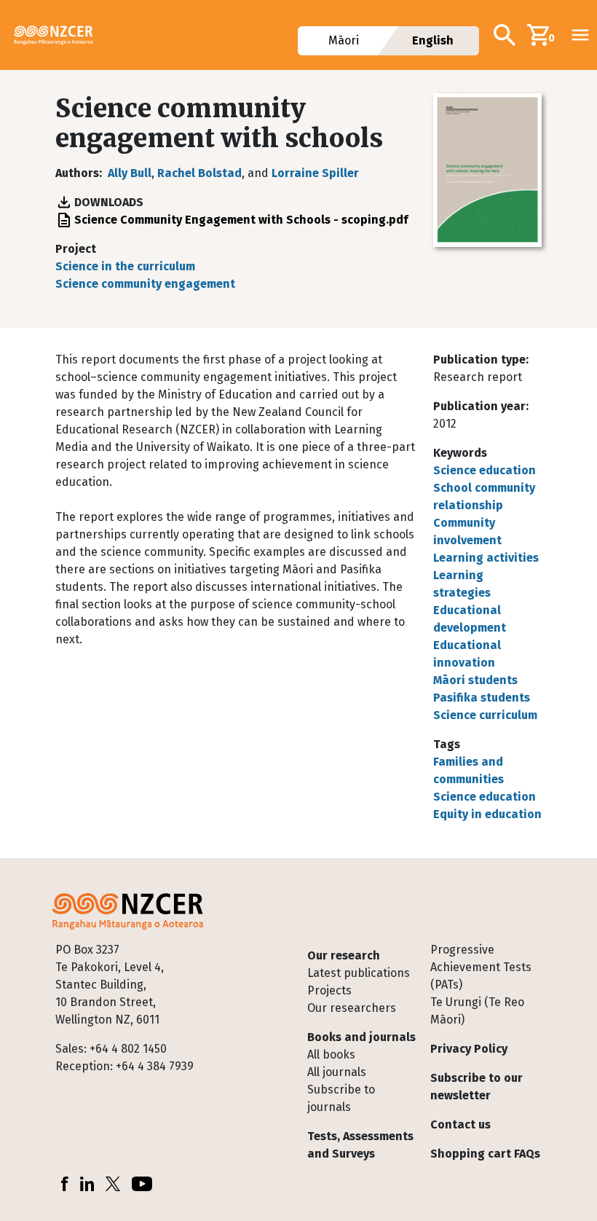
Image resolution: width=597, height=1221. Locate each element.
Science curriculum (485, 715)
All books (331, 1054)
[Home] (59, 35)
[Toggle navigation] (580, 35)
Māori (343, 40)
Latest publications (358, 973)
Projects (329, 990)
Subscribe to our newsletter (476, 1086)
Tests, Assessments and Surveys (360, 1145)
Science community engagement (145, 284)
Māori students (475, 680)
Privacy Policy (468, 1049)
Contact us (460, 1124)
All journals (336, 1072)
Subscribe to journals (341, 1098)
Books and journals (361, 1037)
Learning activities (486, 558)
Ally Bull (129, 173)
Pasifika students (481, 697)
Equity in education (487, 814)
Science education (484, 470)
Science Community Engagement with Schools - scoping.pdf (241, 220)
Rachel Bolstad (199, 173)
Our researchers (351, 1008)
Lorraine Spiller (315, 173)
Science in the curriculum (125, 266)
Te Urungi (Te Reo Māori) (477, 1010)
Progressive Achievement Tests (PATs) (480, 967)
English (433, 40)
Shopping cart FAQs (485, 1154)
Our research (343, 955)
